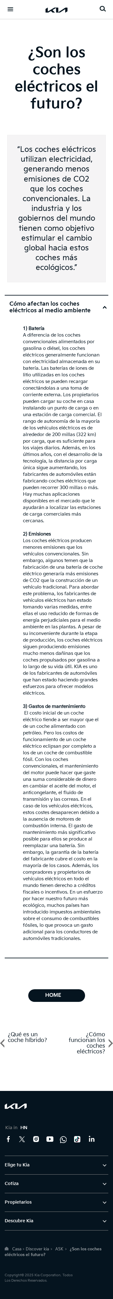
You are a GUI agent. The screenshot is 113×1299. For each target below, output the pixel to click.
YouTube (50, 1139)
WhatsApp (63, 1139)
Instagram (36, 1139)
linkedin (91, 1139)
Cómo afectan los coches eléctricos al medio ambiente (50, 307)
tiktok (77, 1139)
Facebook (8, 1139)
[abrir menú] (10, 9)
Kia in (16, 1127)
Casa (16, 1249)
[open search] (102, 9)
